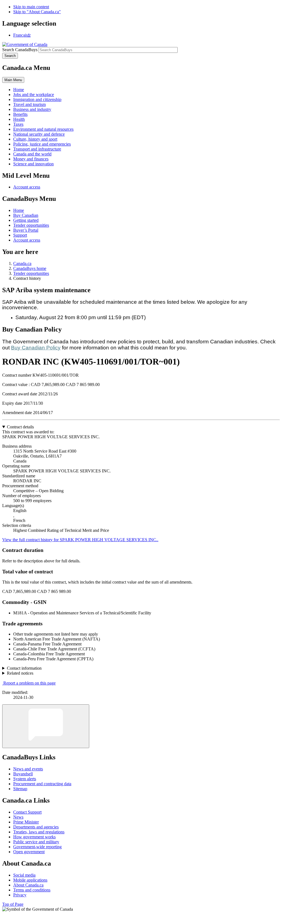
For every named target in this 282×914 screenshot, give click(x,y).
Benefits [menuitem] (20, 114)
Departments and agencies (36, 827)
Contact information (24, 668)
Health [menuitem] (19, 119)
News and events (28, 769)
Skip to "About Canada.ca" (37, 11)
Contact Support (27, 812)
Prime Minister (26, 822)
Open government (29, 851)
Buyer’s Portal (25, 230)
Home (18, 210)
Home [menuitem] (18, 89)
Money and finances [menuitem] (30, 159)
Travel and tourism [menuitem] (29, 104)
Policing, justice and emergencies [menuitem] (42, 144)
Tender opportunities (31, 225)
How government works (34, 836)
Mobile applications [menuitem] (30, 880)
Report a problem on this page (29, 683)
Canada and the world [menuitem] (32, 154)
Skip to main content (31, 6)
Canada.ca (22, 263)
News (18, 817)
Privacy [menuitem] (19, 895)
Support (20, 235)
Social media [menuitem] (24, 875)
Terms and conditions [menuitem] (31, 890)
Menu (13, 80)
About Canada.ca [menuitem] (28, 885)
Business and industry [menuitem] (32, 109)
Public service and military (36, 841)
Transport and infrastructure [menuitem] (37, 149)
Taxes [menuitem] (18, 124)
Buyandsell (23, 773)
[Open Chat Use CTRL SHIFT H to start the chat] (45, 726)
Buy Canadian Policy (36, 348)
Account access (26, 187)
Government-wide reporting (37, 846)
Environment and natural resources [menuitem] (43, 129)
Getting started (26, 220)
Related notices (20, 673)
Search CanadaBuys (19, 49)
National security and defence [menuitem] (39, 134)
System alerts (24, 778)
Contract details (20, 427)
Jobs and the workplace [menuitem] (33, 94)
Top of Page (12, 904)
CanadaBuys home (29, 268)
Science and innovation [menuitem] (33, 164)
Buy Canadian (25, 215)
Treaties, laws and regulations (38, 832)
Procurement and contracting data (42, 783)
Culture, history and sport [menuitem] (35, 139)
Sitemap (20, 788)
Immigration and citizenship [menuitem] (37, 99)
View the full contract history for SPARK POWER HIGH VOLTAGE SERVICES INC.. (80, 539)
